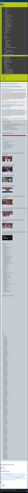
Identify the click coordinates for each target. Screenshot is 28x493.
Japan (18, 476)
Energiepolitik (21, 473)
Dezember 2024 (5, 352)
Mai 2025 (5, 348)
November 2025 (5, 343)
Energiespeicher (2, 474)
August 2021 (5, 385)
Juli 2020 (5, 396)
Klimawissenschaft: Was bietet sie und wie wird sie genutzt (11, 128)
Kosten (23, 477)
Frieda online (5, 149)
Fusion (4, 262)
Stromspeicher (5, 285)
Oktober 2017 (5, 422)
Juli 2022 (5, 376)
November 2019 (5, 402)
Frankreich (4, 476)
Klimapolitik (13, 477)
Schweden (15, 478)
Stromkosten (21, 478)
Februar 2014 (5, 453)
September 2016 (6, 433)
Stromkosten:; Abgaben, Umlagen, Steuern (10, 47)
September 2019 (6, 404)
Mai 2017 (5, 426)
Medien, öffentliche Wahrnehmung (8, 73)
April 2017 (5, 427)
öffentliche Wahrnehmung (7, 276)
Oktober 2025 (5, 344)
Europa (17, 118)
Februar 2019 (5, 410)
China (6, 473)
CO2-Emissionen (10, 473)
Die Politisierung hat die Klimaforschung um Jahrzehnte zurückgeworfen (12, 123)
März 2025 (5, 350)
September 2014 (6, 448)
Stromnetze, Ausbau (7, 40)
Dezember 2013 (5, 455)
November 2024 (5, 353)
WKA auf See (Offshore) (8, 25)
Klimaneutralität (10, 477)
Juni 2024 (5, 357)
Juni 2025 (5, 347)
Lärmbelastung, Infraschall (7, 62)
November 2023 (5, 363)
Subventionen (23, 478)
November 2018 (5, 412)
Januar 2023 (5, 371)
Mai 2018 (5, 417)
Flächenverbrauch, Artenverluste (7, 260)
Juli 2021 (5, 386)
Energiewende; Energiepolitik (7, 257)
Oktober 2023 (5, 364)
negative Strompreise (25, 477)
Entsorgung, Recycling (6, 66)
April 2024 (5, 359)
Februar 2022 (5, 380)
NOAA (8, 478)
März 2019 (5, 409)
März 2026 (5, 340)
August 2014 (5, 449)
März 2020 (5, 399)
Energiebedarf (5, 255)
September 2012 (6, 456)
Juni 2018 (5, 416)
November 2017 (5, 421)
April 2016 (5, 437)
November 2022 (5, 373)
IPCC (16, 476)
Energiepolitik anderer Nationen (9, 69)
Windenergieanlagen (12, 479)
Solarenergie (5, 28)
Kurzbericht (5, 271)
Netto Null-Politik (5, 478)
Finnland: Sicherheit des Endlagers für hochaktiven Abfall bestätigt (11, 125)
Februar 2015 (5, 446)
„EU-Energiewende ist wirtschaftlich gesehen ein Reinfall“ (10, 129)
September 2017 (6, 423)
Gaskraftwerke (8, 476)
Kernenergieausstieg (3, 477)
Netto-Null (1, 478)
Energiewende (8, 474)
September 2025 (6, 345)
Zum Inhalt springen (2, 0)
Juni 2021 (5, 387)
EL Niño (19, 473)
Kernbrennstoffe (7, 18)
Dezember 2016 (5, 430)
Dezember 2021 (5, 382)
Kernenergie (5, 13)
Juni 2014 (5, 451)
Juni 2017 (5, 425)
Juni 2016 (5, 435)
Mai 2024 (5, 358)
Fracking (1, 476)
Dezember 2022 (5, 372)
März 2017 (5, 428)
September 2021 (6, 384)
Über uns (4, 76)
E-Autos (17, 473)
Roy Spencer (10, 478)
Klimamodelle (7, 477)
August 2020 (5, 395)
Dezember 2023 (5, 362)
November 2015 (5, 440)
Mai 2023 (5, 368)
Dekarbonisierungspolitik (7, 59)
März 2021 (5, 389)
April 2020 (5, 398)
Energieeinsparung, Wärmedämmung (8, 54)
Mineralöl (5, 274)
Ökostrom (6, 43)
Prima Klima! (5, 148)
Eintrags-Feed (3, 484)
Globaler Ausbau (7, 17)
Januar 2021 (5, 391)
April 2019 (5, 408)
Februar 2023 (5, 370)
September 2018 (6, 414)
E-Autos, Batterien (7, 50)
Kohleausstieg (21, 477)
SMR (18, 478)
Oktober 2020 (5, 393)
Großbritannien (12, 476)
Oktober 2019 (5, 403)
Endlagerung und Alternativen (7, 253)
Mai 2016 (5, 436)
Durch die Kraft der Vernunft (7, 144)
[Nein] (0, 492)
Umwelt (4, 55)
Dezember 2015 (5, 439)
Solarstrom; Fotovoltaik (8, 29)
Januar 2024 (5, 361)
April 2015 (5, 444)
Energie (4, 6)
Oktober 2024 (5, 354)
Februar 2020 (5, 400)
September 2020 (6, 394)
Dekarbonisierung (14, 473)
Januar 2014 (5, 454)
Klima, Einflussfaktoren (6, 269)
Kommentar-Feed (4, 485)
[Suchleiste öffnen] (3, 80)
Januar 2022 (5, 381)
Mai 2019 (5, 407)
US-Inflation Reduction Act (22, 118)
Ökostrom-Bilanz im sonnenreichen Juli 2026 (9, 126)
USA (1, 479)
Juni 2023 (5, 367)
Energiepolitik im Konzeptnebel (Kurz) (8, 147)
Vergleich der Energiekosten (8, 70)
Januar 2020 (5, 401)
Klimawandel (17, 477)
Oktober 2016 (5, 432)
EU (25, 474)
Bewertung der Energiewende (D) (7, 247)
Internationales (5, 266)
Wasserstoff (8, 479)
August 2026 (5, 336)
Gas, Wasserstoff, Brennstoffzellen (9, 51)
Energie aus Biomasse (6, 32)
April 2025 (5, 349)
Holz (4, 265)
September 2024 (6, 355)
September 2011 (6, 458)
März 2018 (5, 419)
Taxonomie (25, 478)
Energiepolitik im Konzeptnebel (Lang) (8, 146)
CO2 (7, 473)
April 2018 (5, 418)
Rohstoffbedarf (5, 279)
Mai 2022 (5, 378)
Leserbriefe (5, 272)
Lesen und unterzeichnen (6, 135)
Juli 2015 (5, 442)
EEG (5, 39)
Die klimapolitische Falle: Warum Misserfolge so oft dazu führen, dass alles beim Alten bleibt (15, 124)
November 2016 (5, 431)
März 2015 (5, 445)
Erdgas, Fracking (7, 10)
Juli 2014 (5, 450)
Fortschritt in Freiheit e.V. (6, 143)
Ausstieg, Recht (7, 14)
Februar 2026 (5, 341)
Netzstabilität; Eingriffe (8, 44)
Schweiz (17, 478)
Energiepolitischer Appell (6, 74)
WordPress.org (3, 486)
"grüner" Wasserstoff (2, 473)
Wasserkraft (5, 36)
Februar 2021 (5, 390)
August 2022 (5, 375)
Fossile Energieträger (6, 7)
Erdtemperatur (13, 474)
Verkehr (4, 288)
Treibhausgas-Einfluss (6, 58)
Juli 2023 (5, 366)
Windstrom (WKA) (6, 21)
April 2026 (5, 339)
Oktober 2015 (5, 441)
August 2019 (5, 405)
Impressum (4, 77)
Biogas (6, 33)
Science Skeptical (6, 142)
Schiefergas (12, 478)
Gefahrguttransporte (6, 65)
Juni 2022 (5, 377)
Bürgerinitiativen (5, 249)
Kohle (4, 270)
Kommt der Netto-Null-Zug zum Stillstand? (11, 86)
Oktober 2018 (5, 413)
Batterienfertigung (14, 118)
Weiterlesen (3, 100)
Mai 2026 (5, 338)
